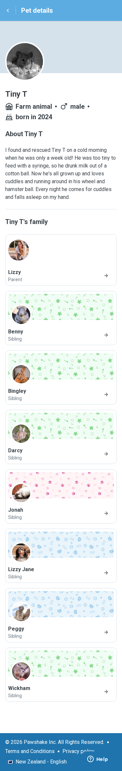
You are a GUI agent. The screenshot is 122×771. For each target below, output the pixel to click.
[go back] (7, 10)
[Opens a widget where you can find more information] (97, 759)
